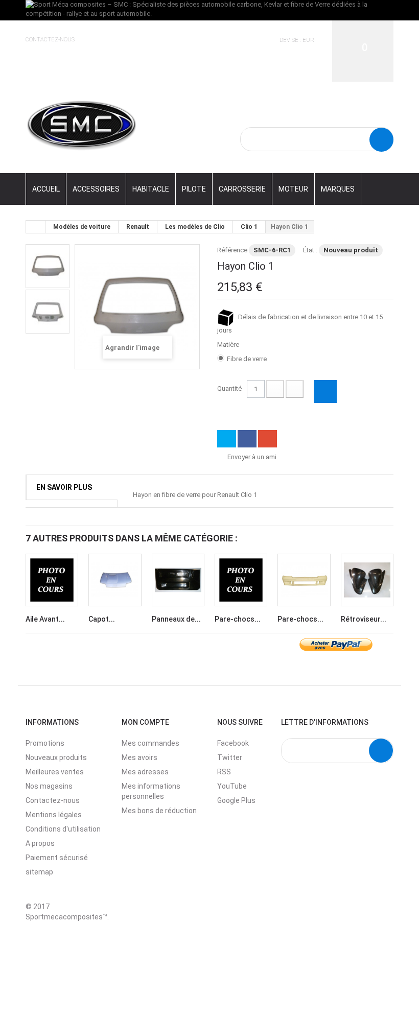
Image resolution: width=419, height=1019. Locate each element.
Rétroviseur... (363, 619)
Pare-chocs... (238, 619)
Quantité (229, 388)
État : (310, 250)
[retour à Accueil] (35, 227)
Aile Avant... (45, 619)
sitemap (39, 872)
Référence (232, 250)
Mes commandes (150, 743)
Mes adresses (145, 772)
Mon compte (145, 722)
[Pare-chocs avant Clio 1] (303, 580)
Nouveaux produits (56, 757)
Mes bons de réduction (159, 811)
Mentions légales (54, 815)
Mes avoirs (139, 757)
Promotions (45, 743)
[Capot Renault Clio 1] (114, 580)
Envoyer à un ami (251, 457)
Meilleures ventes (55, 772)
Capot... (101, 619)
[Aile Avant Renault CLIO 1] (52, 580)
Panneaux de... (176, 619)
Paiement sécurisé (57, 858)
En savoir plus (64, 487)
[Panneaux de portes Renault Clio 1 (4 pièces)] (178, 580)
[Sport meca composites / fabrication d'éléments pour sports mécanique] (82, 124)
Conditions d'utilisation (63, 829)
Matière (229, 344)
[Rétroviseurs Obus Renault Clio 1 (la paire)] (367, 580)
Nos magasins (49, 786)
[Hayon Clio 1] (47, 266)
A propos (40, 843)
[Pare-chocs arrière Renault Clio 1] (241, 580)
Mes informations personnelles (151, 791)
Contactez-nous (50, 40)
